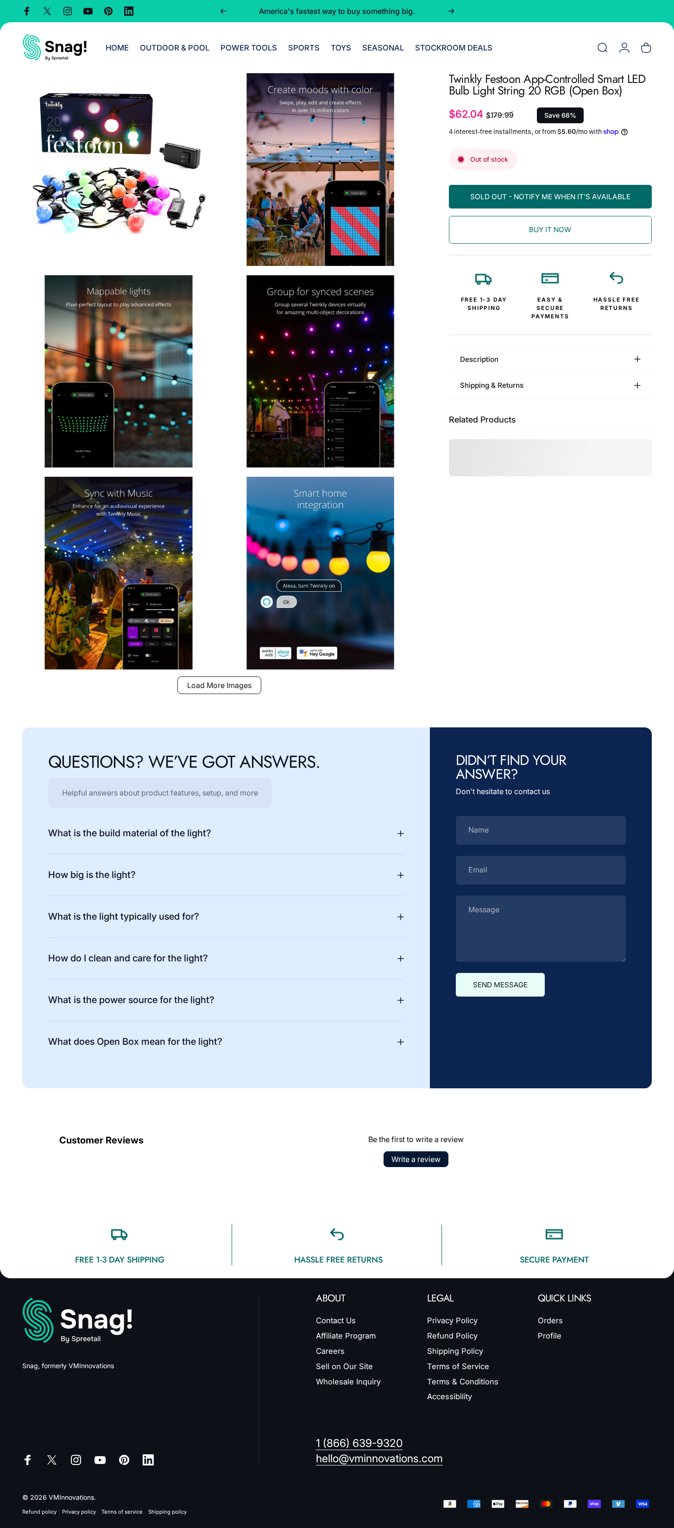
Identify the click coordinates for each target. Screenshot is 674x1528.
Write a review (416, 1159)
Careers (330, 1351)
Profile (549, 1335)
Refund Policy (452, 1335)
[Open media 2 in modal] (320, 169)
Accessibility (449, 1396)
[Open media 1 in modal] (118, 169)
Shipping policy (167, 1512)
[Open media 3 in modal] (118, 371)
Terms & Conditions (462, 1381)
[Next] (451, 11)
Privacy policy (79, 1512)
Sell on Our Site (344, 1365)
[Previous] (223, 11)
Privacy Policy (452, 1320)
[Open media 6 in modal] (320, 573)
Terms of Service (458, 1365)
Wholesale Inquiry (348, 1381)
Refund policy (39, 1512)
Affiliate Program (346, 1335)
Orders (550, 1320)
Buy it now (550, 229)
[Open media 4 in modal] (320, 371)
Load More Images (219, 685)
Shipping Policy (455, 1351)
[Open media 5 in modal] (118, 573)
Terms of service (122, 1512)
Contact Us (336, 1320)
